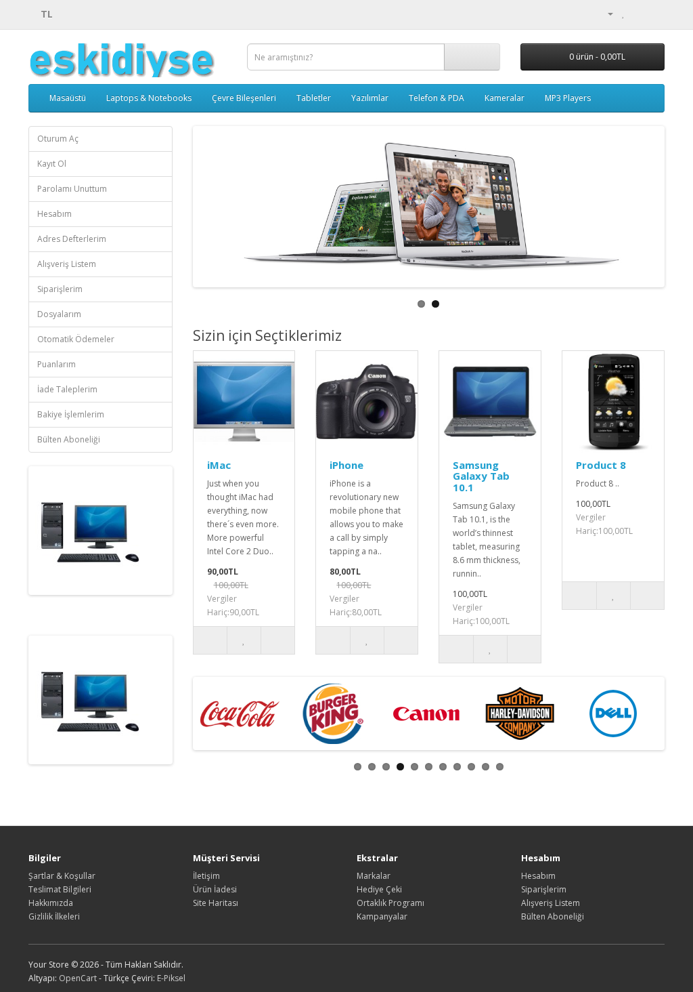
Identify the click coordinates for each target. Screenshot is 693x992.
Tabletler (313, 98)
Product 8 (601, 465)
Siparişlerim (60, 289)
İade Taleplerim (67, 389)
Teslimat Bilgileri (59, 889)
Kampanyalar (382, 916)
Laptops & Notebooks (149, 98)
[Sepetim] (638, 13)
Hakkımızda (50, 903)
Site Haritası (215, 903)
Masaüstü (67, 98)
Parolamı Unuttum (72, 188)
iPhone (346, 465)
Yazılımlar (369, 98)
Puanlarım (56, 364)
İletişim (206, 876)
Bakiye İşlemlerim (70, 414)
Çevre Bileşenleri (244, 98)
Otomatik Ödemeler (75, 339)
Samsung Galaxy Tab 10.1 (481, 476)
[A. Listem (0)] (623, 13)
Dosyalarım (59, 314)
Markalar (373, 876)
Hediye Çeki (379, 889)
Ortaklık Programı (390, 903)
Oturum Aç (58, 138)
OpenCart (78, 978)
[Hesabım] (605, 13)
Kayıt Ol (51, 163)
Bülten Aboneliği (68, 439)
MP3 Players (568, 98)
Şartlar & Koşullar (61, 876)
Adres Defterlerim (71, 239)
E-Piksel (171, 978)
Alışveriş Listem (66, 264)
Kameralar (504, 98)
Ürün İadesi (215, 889)
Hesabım (54, 214)
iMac (219, 465)
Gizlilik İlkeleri (54, 916)
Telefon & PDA (436, 98)
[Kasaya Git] (654, 13)
